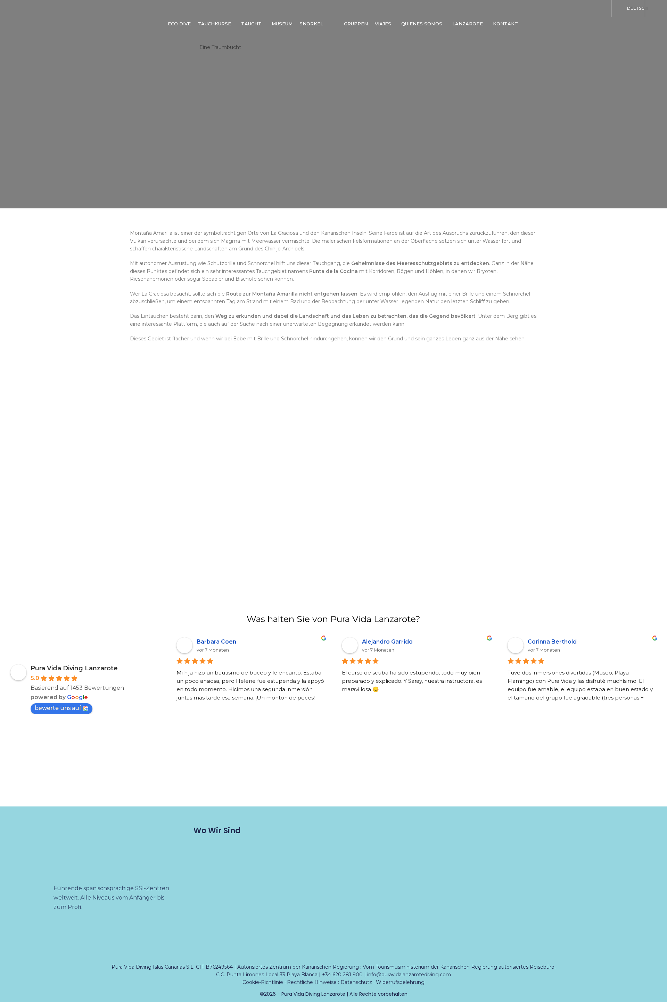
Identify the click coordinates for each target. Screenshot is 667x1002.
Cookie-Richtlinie (262, 982)
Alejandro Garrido (387, 641)
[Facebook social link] (545, 8)
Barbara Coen (216, 641)
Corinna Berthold (552, 641)
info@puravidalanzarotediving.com (409, 974)
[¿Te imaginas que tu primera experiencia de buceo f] (625, 778)
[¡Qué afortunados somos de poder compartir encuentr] (292, 778)
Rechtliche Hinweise (312, 982)
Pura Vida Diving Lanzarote (74, 668)
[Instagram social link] (563, 8)
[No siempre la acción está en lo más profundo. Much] (41, 778)
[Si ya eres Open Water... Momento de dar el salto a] (542, 778)
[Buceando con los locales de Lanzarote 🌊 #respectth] (375, 778)
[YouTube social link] (581, 8)
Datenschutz (356, 982)
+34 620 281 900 (342, 974)
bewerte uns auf (58, 708)
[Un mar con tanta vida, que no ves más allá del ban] (458, 778)
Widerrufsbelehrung (400, 982)
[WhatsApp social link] (599, 8)
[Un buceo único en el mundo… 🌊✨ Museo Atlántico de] (208, 778)
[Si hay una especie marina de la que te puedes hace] (125, 778)
